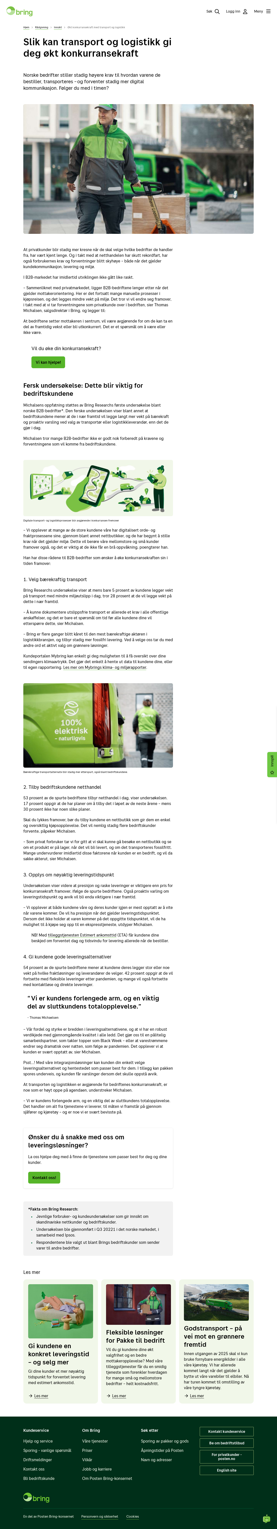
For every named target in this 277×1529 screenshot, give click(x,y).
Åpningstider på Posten (162, 1450)
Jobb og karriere (97, 1469)
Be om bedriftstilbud (226, 1443)
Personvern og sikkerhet (99, 1516)
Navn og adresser (156, 1459)
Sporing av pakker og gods (165, 1441)
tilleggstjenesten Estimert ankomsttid (82, 935)
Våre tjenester (95, 1441)
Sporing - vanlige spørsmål (47, 1450)
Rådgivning (41, 27)
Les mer (41, 1395)
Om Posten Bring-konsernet (107, 1478)
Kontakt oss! (44, 1177)
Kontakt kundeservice (226, 1431)
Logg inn (233, 11)
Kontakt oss (33, 1469)
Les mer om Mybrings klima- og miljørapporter (104, 667)
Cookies (132, 1516)
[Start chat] (267, 1519)
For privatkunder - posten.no (227, 1456)
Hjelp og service (38, 1441)
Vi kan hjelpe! (48, 362)
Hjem (26, 27)
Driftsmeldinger (37, 1459)
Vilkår (87, 1459)
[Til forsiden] (19, 11)
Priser (87, 1450)
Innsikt (58, 27)
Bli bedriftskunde (39, 1478)
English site (226, 1470)
